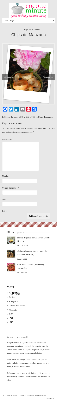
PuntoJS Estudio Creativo (37, 395)
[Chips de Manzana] (28, 73)
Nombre (6, 176)
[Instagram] (11, 318)
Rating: (5, 211)
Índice (11, 297)
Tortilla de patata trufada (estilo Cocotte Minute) (33, 239)
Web (4, 199)
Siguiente (48, 77)
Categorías (13, 301)
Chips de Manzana (28, 34)
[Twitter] (11, 322)
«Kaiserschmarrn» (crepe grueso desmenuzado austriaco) (32, 253)
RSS (11, 314)
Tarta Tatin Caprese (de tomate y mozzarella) (30, 266)
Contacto (13, 309)
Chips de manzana (45, 116)
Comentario (7, 139)
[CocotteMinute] (28, 10)
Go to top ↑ (50, 398)
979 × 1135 (30, 116)
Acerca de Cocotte (17, 305)
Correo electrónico (10, 187)
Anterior (8, 77)
